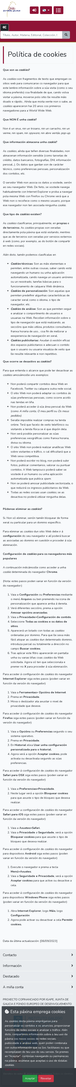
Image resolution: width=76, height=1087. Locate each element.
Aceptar (30, 1078)
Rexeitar (46, 1078)
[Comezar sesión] (34, 10)
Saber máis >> (14, 1069)
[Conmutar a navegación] (58, 10)
